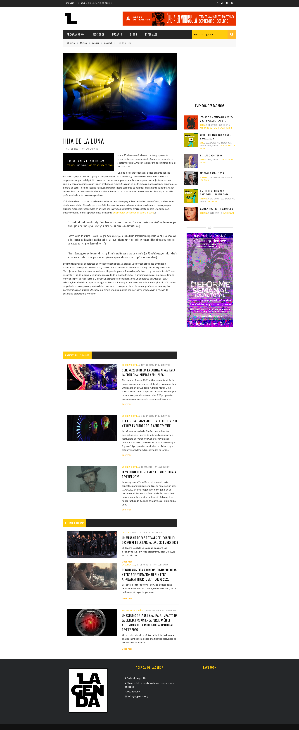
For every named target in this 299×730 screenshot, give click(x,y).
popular (95, 43)
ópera (203, 125)
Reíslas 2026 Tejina (211, 155)
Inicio (72, 43)
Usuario (70, 3)
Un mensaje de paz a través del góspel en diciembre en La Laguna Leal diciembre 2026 (150, 540)
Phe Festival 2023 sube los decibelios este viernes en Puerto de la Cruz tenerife (149, 423)
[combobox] (214, 34)
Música (83, 43)
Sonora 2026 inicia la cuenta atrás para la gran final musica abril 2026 (148, 372)
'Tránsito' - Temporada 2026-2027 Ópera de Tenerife (216, 118)
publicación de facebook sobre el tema (133, 212)
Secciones (98, 34)
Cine (202, 143)
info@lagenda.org (138, 696)
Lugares (117, 34)
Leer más (126, 403)
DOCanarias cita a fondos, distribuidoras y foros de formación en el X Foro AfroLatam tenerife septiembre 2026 (149, 574)
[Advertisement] (120, 323)
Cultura (204, 199)
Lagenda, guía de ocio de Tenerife (96, 3)
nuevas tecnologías (132, 610)
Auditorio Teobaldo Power (101, 165)
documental (128, 565)
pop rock (108, 43)
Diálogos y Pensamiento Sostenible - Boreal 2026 (214, 192)
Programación (75, 34)
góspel (125, 532)
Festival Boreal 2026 (212, 173)
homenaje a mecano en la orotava (85, 161)
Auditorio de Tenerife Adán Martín (216, 128)
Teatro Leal (228, 213)
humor (203, 159)
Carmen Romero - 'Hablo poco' (216, 208)
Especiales (151, 34)
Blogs (133, 34)
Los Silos (204, 180)
